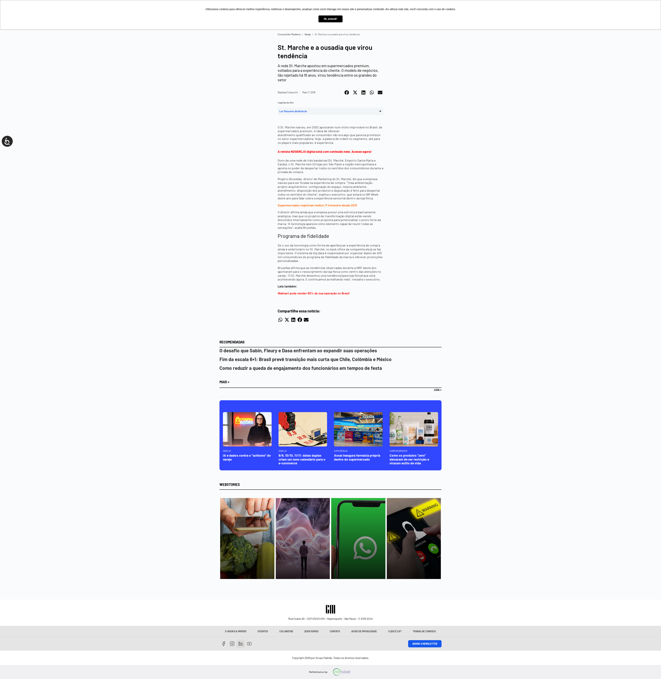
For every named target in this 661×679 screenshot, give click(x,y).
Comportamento (398, 451)
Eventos (263, 631)
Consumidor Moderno (289, 34)
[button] (347, 92)
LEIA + (438, 389)
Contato (335, 631)
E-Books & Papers (235, 631)
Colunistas (286, 631)
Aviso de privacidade (364, 631)
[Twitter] (241, 644)
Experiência (341, 451)
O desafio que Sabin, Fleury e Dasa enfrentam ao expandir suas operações (298, 350)
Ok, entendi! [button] (330, 18)
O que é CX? (394, 631)
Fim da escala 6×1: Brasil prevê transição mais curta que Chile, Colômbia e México (305, 359)
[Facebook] (223, 644)
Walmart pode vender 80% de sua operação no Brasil (313, 293)
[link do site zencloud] (341, 672)
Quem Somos (311, 631)
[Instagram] (232, 644)
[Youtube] (249, 644)
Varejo (308, 34)
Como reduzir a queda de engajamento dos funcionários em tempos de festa (300, 368)
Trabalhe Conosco (424, 631)
